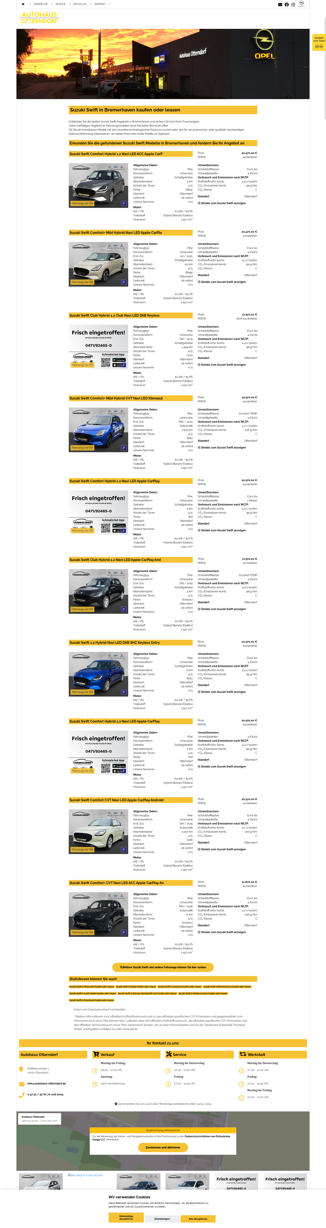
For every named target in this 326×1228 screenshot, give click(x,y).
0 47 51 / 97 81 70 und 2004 (45, 1094)
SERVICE (61, 4)
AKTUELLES (80, 4)
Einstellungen (162, 1218)
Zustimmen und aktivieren (163, 1147)
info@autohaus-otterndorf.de (47, 1083)
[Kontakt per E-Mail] (280, 4)
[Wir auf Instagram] (293, 4)
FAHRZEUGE (41, 4)
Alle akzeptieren (198, 1218)
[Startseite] (301, 4)
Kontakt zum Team (319, 39)
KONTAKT (100, 4)
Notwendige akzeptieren (126, 1217)
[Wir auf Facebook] (287, 4)
